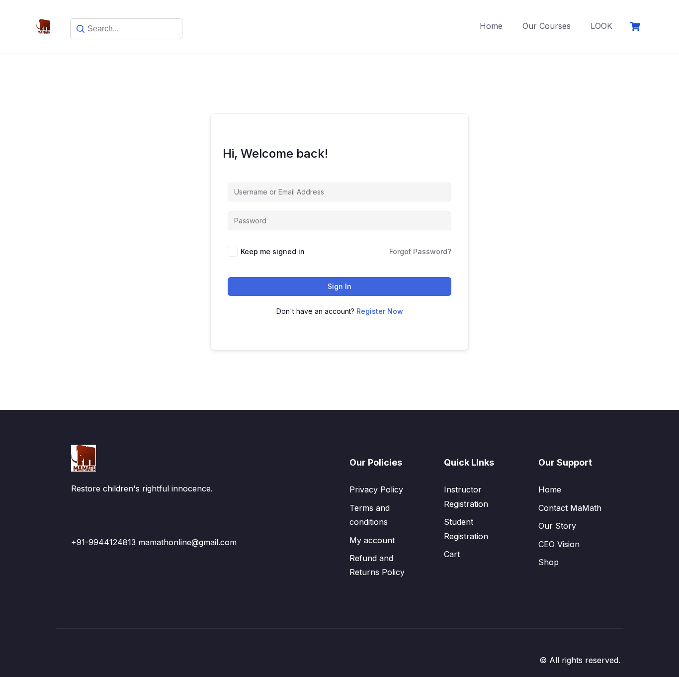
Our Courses (546, 26)
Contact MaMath (569, 508)
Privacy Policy (376, 489)
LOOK (601, 26)
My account (372, 540)
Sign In (339, 286)
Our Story (557, 526)
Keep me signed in (273, 251)
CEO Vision (559, 544)
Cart (452, 554)
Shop (548, 562)
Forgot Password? (420, 251)
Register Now (379, 311)
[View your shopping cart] (636, 26)
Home (491, 26)
